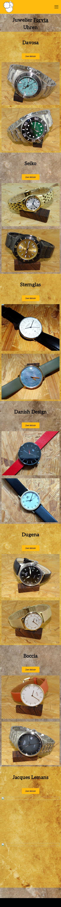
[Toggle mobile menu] (56, 6)
